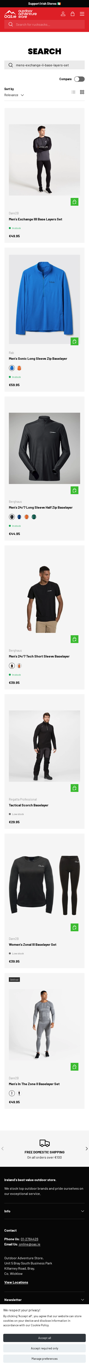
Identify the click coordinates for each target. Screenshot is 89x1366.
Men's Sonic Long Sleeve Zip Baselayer (38, 358)
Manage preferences (45, 1358)
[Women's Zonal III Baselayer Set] (44, 885)
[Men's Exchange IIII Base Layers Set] (44, 159)
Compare (65, 79)
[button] (72, 14)
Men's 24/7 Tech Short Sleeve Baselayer (39, 656)
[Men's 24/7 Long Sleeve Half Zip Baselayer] (44, 448)
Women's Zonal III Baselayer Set (32, 944)
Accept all (44, 1338)
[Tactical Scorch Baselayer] (44, 746)
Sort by (9, 89)
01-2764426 (29, 1239)
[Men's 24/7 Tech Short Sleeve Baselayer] (44, 597)
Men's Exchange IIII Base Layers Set (35, 219)
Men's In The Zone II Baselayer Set (34, 1084)
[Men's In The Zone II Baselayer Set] (44, 1024)
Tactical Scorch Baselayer (28, 805)
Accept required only (44, 1348)
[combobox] (44, 24)
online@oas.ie (29, 1244)
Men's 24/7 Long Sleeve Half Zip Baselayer (41, 507)
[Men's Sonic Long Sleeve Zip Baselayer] (44, 299)
